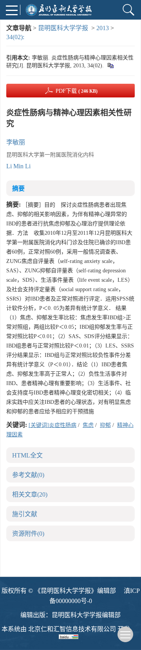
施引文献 (24, 514)
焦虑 (88, 425)
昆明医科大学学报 (63, 28)
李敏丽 (15, 142)
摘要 (18, 188)
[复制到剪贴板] (110, 65)
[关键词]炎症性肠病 (52, 425)
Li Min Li (18, 166)
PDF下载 (77, 91)
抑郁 (105, 425)
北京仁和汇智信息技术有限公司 (72, 629)
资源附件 (28, 533)
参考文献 (28, 475)
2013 (102, 28)
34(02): (16, 37)
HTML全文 (27, 455)
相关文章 (29, 494)
